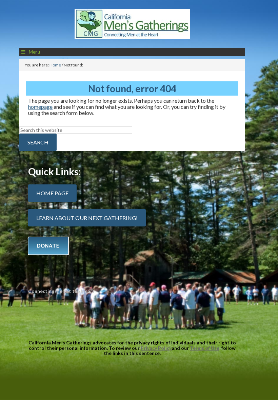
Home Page (52, 193)
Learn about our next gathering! (87, 218)
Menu (34, 52)
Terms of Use (204, 348)
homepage (40, 106)
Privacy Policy (156, 348)
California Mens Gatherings (132, 26)
